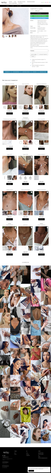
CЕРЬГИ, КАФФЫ (19, 5)
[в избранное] (27, 9)
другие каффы (34, 54)
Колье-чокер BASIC (41, 119)
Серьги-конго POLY (25, 83)
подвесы (33, 56)
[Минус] (30, 11)
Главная (7, 5)
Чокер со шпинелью (41, 224)
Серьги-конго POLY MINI (9, 83)
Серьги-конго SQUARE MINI (41, 83)
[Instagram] (4, 455)
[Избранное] (47, 2)
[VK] (3, 455)
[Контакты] (43, 2)
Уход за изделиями (13, 3)
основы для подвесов (43, 54)
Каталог (15, 454)
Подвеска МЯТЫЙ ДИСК (25, 189)
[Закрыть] (49, 467)
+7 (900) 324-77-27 (5, 457)
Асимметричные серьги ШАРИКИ (9, 119)
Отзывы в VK (28, 455)
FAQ (38, 455)
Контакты (20, 3)
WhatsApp (8, 458)
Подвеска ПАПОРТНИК (41, 189)
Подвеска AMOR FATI (41, 154)
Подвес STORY (25, 154)
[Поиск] (42, 2)
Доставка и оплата (21, 1)
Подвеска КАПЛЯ (9, 189)
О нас (15, 1)
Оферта (39, 456)
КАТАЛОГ (10, 1)
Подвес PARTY (9, 154)
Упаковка (32, 50)
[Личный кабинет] (45, 2)
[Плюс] (33, 11)
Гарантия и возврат (31, 1)
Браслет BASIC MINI (25, 119)
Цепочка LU (25, 224)
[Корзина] (49, 2)
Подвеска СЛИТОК (9, 224)
